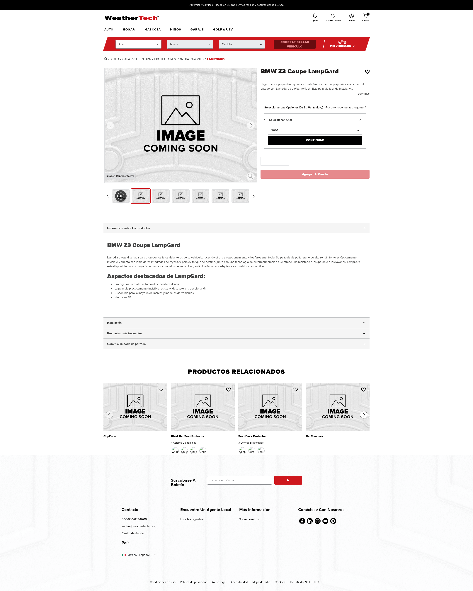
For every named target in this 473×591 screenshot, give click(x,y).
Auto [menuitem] (108, 29)
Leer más (364, 93)
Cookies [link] (280, 582)
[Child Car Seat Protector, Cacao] (184, 451)
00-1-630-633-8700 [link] (134, 519)
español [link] (144, 555)
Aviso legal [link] (219, 582)
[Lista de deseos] (367, 71)
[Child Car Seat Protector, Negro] (175, 451)
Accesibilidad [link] (239, 582)
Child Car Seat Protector (187, 436)
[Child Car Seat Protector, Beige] (193, 451)
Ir (288, 480)
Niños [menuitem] (175, 29)
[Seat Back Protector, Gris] (261, 451)
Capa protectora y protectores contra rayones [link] (163, 59)
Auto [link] (114, 59)
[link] (105, 59)
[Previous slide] (107, 196)
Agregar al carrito (315, 174)
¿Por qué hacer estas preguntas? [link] (345, 107)
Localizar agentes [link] (191, 519)
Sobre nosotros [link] (249, 519)
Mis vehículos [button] (341, 46)
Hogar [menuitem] (129, 29)
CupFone (109, 436)
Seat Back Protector (252, 436)
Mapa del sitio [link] (261, 582)
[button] (333, 17)
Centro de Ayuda (133, 533)
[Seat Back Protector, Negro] (242, 451)
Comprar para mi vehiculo (294, 44)
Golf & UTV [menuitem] (223, 29)
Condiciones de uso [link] (163, 582)
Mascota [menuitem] (152, 29)
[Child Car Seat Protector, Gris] (203, 451)
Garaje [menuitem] (197, 29)
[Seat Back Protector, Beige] (252, 451)
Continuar (315, 140)
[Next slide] (253, 196)
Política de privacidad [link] (193, 582)
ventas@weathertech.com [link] (138, 526)
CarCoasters (314, 436)
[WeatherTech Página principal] (131, 17)
